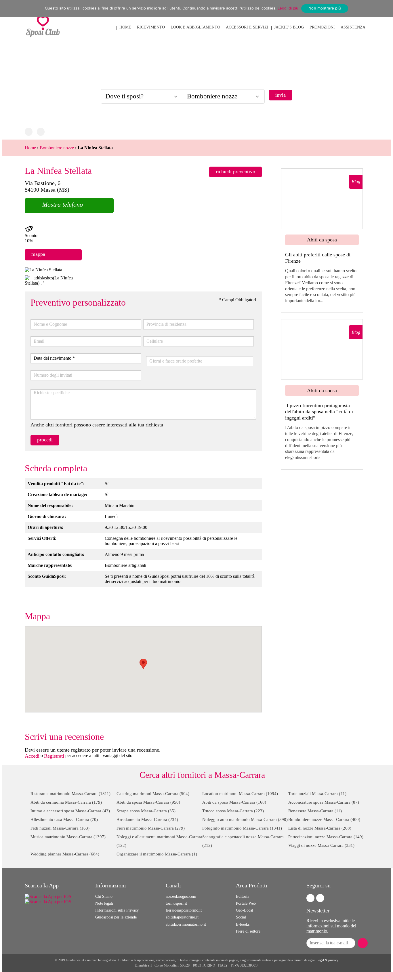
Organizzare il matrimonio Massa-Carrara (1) (157, 854)
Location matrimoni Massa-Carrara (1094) (240, 793)
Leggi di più (288, 8)
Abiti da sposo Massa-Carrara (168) (234, 802)
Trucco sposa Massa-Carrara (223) (233, 811)
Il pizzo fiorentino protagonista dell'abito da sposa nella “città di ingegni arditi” (319, 412)
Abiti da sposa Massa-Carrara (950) (148, 802)
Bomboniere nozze (57, 147)
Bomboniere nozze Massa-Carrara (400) (324, 819)
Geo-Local (244, 910)
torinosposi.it (176, 903)
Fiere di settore (248, 931)
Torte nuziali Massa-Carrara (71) (317, 793)
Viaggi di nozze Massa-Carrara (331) (321, 845)
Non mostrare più (324, 8)
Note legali (104, 903)
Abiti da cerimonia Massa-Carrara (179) (66, 802)
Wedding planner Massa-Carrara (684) (64, 854)
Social (241, 917)
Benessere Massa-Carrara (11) (315, 811)
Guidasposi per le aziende (116, 917)
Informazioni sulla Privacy (117, 910)
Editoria (242, 896)
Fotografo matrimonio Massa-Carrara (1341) (242, 828)
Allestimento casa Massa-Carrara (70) (64, 819)
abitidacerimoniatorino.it (186, 924)
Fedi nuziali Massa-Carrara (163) (59, 828)
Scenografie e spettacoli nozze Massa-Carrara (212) (243, 841)
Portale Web (246, 903)
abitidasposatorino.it (182, 917)
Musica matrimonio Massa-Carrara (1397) (68, 836)
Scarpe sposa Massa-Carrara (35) (146, 811)
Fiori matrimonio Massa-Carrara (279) (151, 828)
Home (30, 147)
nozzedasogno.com (181, 896)
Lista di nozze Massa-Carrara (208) (319, 828)
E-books (242, 924)
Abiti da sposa (322, 240)
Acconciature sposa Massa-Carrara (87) (323, 802)
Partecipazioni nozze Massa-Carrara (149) (325, 836)
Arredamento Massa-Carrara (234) (147, 819)
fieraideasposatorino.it (184, 910)
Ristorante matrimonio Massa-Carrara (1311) (70, 793)
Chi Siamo (103, 896)
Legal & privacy (327, 960)
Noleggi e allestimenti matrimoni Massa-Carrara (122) (159, 841)
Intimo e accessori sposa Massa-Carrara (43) (70, 811)
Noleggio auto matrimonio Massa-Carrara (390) (245, 819)
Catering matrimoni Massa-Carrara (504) (153, 793)
